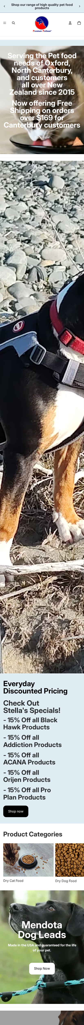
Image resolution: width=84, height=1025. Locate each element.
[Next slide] (79, 6)
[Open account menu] (70, 22)
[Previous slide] (4, 6)
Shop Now (42, 968)
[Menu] (4, 23)
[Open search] (13, 22)
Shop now (42, 137)
